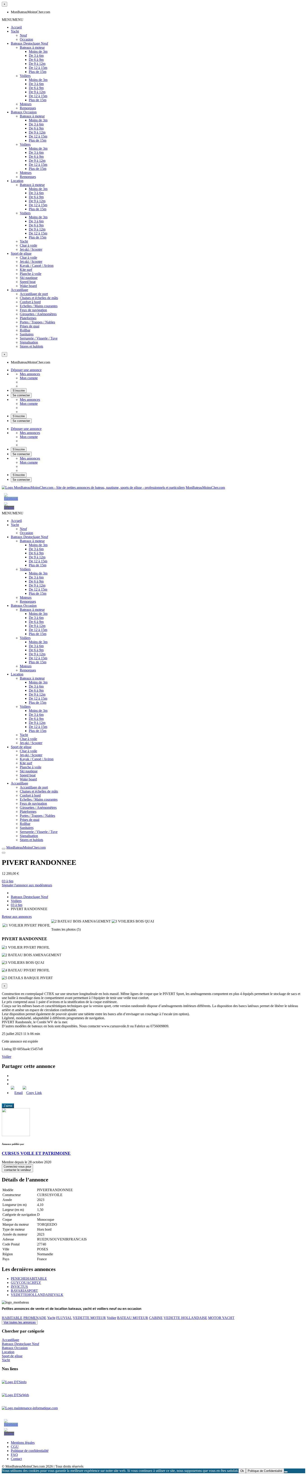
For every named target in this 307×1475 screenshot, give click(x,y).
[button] (12, 20)
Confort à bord (30, 302)
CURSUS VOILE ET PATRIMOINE (36, 1153)
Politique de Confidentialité (265, 1471)
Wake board (28, 286)
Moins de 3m (38, 51)
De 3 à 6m (36, 55)
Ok (242, 1471)
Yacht (15, 31)
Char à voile (28, 245)
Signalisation (29, 342)
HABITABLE (12, 1318)
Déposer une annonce (26, 370)
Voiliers (25, 76)
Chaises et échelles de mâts (39, 298)
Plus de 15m (37, 72)
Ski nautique (29, 278)
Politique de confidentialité (30, 1451)
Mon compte (29, 378)
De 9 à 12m (37, 64)
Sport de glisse (21, 253)
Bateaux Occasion (24, 112)
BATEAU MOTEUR (132, 1318)
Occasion (26, 39)
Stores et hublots (31, 346)
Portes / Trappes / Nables (37, 322)
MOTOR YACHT (221, 1318)
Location (17, 181)
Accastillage (19, 290)
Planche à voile (30, 274)
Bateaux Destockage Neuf (29, 43)
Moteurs (25, 104)
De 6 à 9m (36, 59)
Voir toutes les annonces (20, 1322)
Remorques (28, 108)
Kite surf (26, 270)
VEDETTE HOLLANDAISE (185, 1318)
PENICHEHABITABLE (29, 1278)
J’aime (8, 1105)
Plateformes (28, 318)
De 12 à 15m (38, 68)
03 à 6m (7, 881)
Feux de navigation (33, 310)
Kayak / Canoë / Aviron (36, 265)
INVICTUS (19, 1287)
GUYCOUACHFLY (26, 1282)
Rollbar (25, 330)
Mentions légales (23, 1442)
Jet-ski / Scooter (31, 249)
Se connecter (21, 395)
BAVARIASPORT (24, 1291)
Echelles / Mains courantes (39, 306)
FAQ (14, 1455)
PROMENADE (34, 1318)
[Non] (286, 1472)
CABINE (156, 1318)
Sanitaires (26, 334)
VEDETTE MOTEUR (89, 1318)
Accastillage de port (34, 294)
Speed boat (28, 282)
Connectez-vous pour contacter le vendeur (17, 1168)
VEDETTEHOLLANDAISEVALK (37, 1295)
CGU (15, 1447)
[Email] (17, 1093)
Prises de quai (29, 326)
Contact (16, 1459)
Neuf (23, 35)
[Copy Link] (32, 1093)
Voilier (6, 1057)
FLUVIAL (64, 1318)
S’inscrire (19, 390)
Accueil (16, 27)
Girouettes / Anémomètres (38, 314)
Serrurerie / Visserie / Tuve (39, 338)
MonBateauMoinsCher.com (205, 487)
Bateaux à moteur (32, 47)
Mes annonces (30, 374)
